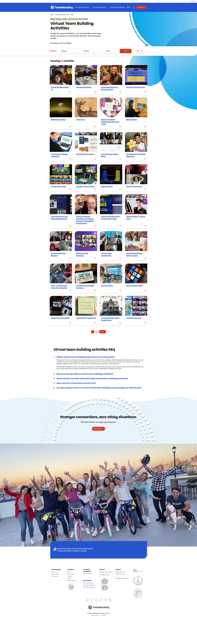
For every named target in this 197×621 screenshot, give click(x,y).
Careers (53, 572)
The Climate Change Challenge (59, 155)
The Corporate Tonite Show (109, 155)
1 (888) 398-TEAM (120, 572)
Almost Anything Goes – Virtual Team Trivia (111, 217)
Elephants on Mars (58, 119)
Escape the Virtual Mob (60, 318)
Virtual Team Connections (106, 254)
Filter (125, 51)
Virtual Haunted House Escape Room (110, 319)
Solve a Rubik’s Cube (134, 286)
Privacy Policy (94, 615)
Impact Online (107, 286)
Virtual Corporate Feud (135, 87)
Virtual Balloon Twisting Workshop (136, 155)
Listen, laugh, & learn (106, 572)
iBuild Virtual (131, 119)
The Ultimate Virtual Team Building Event (59, 217)
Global (69, 578)
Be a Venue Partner (88, 583)
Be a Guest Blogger (88, 587)
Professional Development (117, 7)
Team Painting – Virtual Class (135, 217)
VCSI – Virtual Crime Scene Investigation (59, 287)
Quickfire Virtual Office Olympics (85, 287)
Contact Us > (141, 7)
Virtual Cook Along (83, 87)
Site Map (103, 615)
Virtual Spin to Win (58, 186)
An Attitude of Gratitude (86, 318)
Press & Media (55, 574)
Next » (103, 332)
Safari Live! (80, 119)
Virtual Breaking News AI (60, 88)
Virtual (69, 572)
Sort (138, 51)
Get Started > (98, 429)
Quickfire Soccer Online (85, 186)
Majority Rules (107, 186)
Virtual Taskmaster (134, 186)
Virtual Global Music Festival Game (134, 254)
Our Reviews (55, 576)
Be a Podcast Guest (104, 574)
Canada (69, 576)
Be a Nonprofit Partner (89, 585)
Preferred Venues (72, 580)
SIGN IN (193, 1)
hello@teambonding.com (122, 578)
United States (71, 574)
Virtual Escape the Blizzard (58, 254)
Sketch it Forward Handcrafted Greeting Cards (110, 121)
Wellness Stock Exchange (82, 254)
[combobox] (70, 51)
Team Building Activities (61, 14)
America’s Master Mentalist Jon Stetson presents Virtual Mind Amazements (85, 219)
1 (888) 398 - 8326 (120, 574)
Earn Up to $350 (88, 573)
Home (52, 14)
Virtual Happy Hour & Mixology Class (109, 88)
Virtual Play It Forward (85, 154)
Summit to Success (133, 318)
